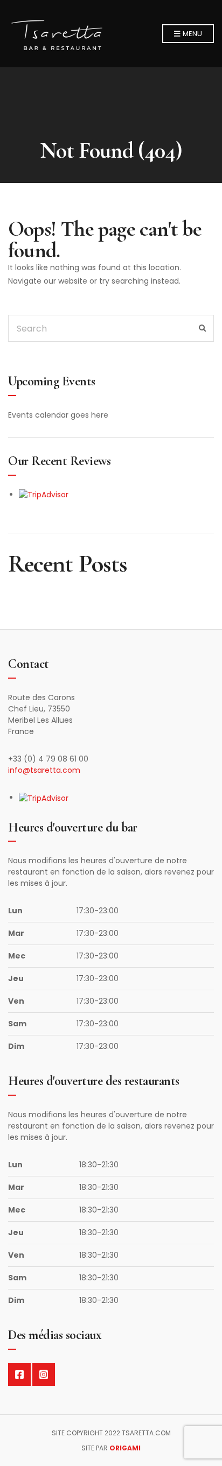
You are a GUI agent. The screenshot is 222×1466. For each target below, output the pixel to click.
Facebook (19, 1374)
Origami (125, 1448)
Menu (191, 34)
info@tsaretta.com (44, 770)
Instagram (43, 1374)
